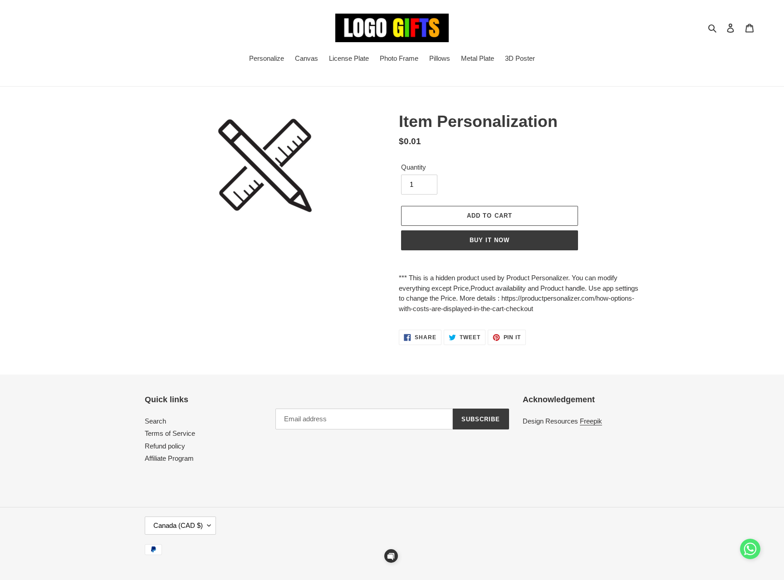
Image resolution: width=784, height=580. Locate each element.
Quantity (413, 167)
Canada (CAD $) (178, 525)
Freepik (591, 421)
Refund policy (165, 446)
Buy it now (490, 240)
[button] (391, 556)
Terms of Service (170, 433)
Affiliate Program (169, 458)
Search (155, 421)
